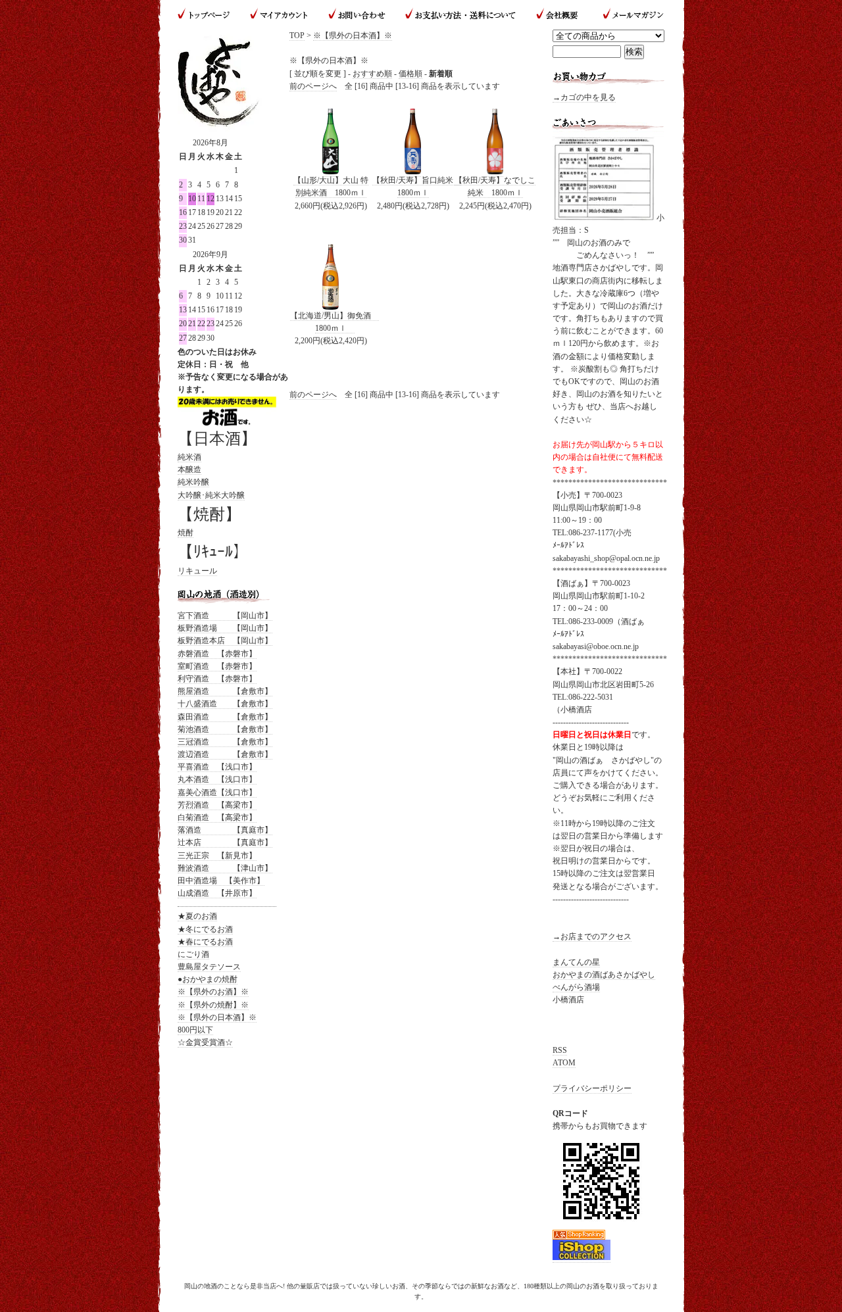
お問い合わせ (357, 15)
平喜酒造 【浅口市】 (217, 766)
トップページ (209, 15)
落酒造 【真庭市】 (225, 830)
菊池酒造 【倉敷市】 (225, 729)
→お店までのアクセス (592, 936)
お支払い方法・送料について (460, 15)
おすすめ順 (372, 73)
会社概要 (558, 15)
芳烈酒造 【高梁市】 (217, 805)
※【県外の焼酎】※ (213, 1004)
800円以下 (195, 1029)
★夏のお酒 (197, 916)
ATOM (564, 1062)
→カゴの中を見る (584, 97)
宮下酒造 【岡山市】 (225, 615)
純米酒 (189, 457)
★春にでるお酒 (205, 941)
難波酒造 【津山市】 (225, 868)
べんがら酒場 (576, 987)
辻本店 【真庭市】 (225, 842)
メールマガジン (627, 15)
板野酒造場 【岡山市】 (225, 628)
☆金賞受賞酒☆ (205, 1042)
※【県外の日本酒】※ (352, 35)
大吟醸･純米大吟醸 (211, 495)
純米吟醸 (193, 482)
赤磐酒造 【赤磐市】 (217, 653)
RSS (560, 1050)
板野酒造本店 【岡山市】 (225, 640)
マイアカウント (279, 15)
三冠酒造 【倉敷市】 (225, 741)
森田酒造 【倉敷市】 (225, 716)
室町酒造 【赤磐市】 (217, 666)
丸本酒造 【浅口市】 (217, 779)
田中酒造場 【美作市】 (221, 880)
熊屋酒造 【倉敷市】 (225, 691)
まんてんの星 (576, 962)
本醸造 (189, 469)
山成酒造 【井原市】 (217, 893)
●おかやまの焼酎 (207, 979)
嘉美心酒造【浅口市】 (217, 792)
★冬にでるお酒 (205, 929)
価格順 (410, 73)
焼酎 (185, 532)
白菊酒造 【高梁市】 (217, 817)
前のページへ (313, 86)
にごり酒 (193, 954)
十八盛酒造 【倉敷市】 (225, 703)
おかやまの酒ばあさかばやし (604, 974)
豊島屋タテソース (209, 966)
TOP (297, 35)
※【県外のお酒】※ (213, 991)
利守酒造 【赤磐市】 (217, 678)
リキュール (197, 570)
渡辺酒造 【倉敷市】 (225, 754)
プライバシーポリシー (592, 1088)
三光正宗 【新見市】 (217, 855)
